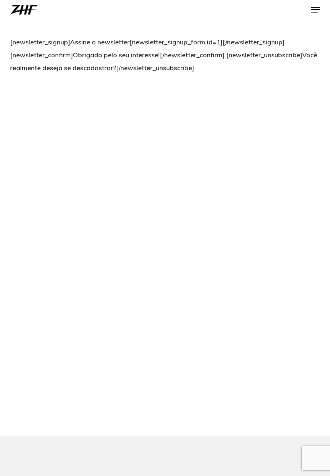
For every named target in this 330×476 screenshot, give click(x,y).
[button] (315, 10)
